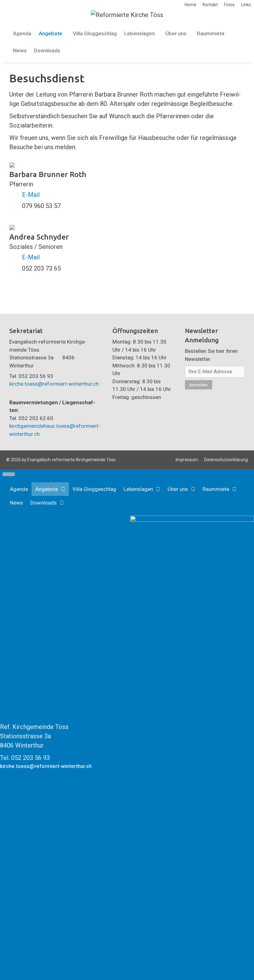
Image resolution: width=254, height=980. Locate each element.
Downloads (47, 50)
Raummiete (211, 33)
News (20, 50)
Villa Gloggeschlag (95, 33)
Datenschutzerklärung (226, 459)
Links (246, 4)
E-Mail (31, 194)
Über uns (175, 33)
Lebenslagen (139, 33)
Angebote (50, 33)
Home (190, 4)
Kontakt (210, 4)
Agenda (22, 33)
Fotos (229, 4)
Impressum (187, 459)
